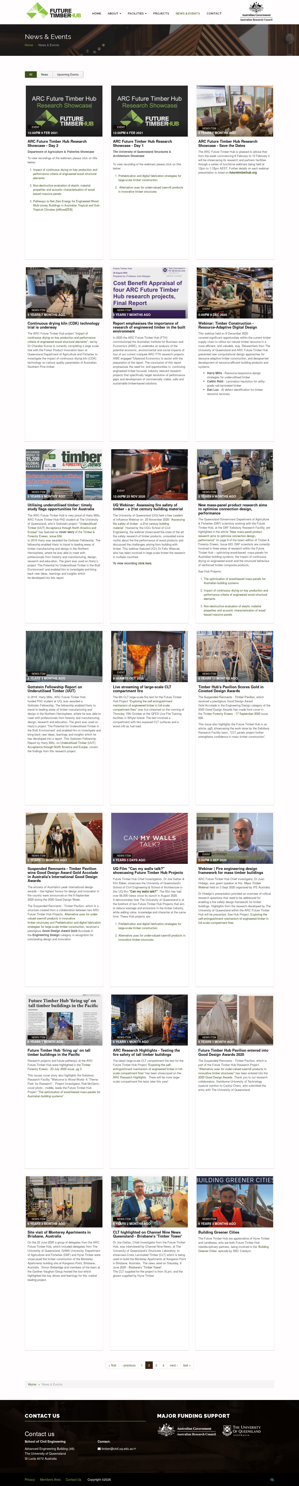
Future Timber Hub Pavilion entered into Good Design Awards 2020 (233, 1052)
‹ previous (128, 1365)
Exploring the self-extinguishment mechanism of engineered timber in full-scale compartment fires (142, 705)
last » (187, 1365)
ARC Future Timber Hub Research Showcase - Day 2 (57, 143)
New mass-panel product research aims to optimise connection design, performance (232, 509)
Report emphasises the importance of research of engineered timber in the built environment (149, 327)
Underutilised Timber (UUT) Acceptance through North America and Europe (62, 527)
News (44, 74)
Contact (214, 13)
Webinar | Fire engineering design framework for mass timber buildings (230, 870)
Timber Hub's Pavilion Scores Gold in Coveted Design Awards (231, 688)
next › (174, 1365)
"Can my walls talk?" (143, 891)
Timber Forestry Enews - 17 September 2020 (231, 713)
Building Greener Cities (218, 1232)
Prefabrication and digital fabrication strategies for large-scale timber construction (149, 178)
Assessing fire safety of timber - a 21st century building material (149, 523)
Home (96, 13)
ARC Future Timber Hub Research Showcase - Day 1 (142, 143)
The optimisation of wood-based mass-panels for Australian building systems (235, 581)
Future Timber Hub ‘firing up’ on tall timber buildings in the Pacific (59, 1052)
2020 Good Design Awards (215, 1077)
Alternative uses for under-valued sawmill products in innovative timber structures (150, 189)
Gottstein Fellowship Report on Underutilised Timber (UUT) (55, 688)
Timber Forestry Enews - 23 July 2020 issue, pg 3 (59, 1067)
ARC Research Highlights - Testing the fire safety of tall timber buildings (146, 1052)
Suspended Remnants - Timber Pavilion (229, 697)
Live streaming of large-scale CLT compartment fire (142, 688)
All (30, 74)
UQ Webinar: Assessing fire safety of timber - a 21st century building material (148, 506)
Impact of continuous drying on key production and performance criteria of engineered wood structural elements (61, 337)
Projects (161, 13)
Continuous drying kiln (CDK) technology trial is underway (63, 325)
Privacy (30, 1479)
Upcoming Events (68, 74)
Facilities (136, 13)
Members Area (50, 1479)
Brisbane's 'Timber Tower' (145, 1267)
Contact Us (73, 1479)
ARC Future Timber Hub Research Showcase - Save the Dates (227, 143)
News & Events (188, 13)
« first (112, 1365)
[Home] (53, 10)
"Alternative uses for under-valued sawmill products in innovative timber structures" (232, 1071)
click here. (145, 563)
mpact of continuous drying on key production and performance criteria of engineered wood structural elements (65, 173)
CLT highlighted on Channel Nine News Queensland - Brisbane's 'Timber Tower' (147, 1234)
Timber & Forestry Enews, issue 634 (61, 534)
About (113, 13)
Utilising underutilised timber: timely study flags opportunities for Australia (61, 506)
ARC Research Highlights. (130, 1077)
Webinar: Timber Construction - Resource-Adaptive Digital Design (227, 325)
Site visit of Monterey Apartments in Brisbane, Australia (59, 1234)
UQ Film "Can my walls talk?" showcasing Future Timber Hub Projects (148, 870)
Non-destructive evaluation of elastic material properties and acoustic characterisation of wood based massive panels (64, 189)
